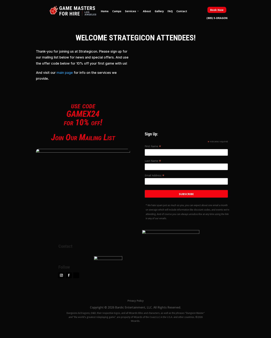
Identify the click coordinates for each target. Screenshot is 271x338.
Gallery (159, 11)
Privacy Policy (135, 300)
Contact (181, 11)
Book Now (216, 10)
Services (130, 11)
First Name (153, 146)
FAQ (170, 11)
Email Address (154, 175)
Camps (116, 11)
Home (105, 11)
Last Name (153, 161)
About (147, 11)
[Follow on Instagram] (61, 275)
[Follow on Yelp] (76, 275)
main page (65, 73)
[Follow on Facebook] (69, 275)
